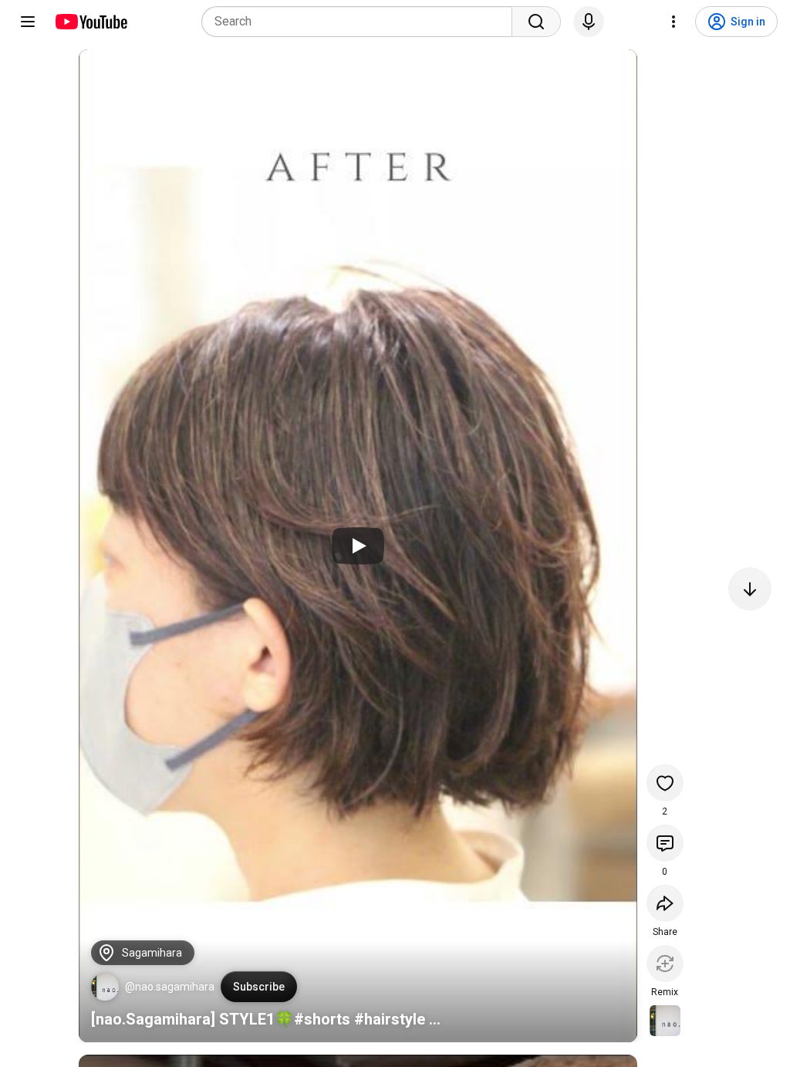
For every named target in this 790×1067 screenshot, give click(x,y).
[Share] (665, 903)
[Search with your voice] (588, 21)
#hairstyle (389, 1019)
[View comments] (665, 843)
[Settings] (673, 21)
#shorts (322, 1019)
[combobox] (361, 21)
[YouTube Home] (90, 21)
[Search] (536, 21)
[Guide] (28, 21)
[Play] (358, 545)
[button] (105, 987)
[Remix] (665, 963)
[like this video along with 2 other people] (665, 782)
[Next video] (749, 589)
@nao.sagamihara (169, 987)
